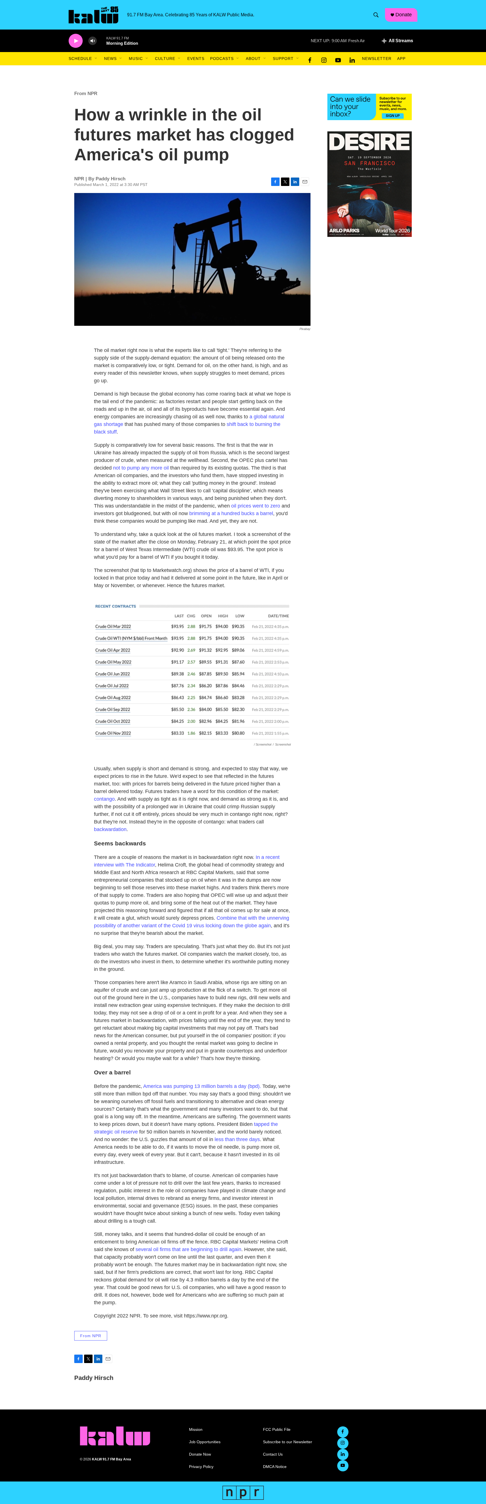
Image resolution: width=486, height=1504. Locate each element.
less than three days (237, 1139)
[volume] (92, 41)
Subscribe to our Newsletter (287, 1442)
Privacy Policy (201, 1467)
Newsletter (377, 58)
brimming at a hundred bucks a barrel (231, 513)
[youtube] (338, 59)
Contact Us (273, 1454)
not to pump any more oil (141, 468)
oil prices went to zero (255, 506)
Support (283, 58)
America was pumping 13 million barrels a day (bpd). (202, 1086)
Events (195, 58)
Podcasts (222, 58)
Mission (195, 1429)
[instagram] (324, 59)
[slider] (101, 41)
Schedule (80, 58)
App (401, 58)
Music (136, 58)
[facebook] (310, 59)
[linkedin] (352, 59)
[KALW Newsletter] (369, 107)
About (253, 58)
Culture (165, 58)
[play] (75, 41)
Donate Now (200, 1454)
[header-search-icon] (376, 14)
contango (104, 799)
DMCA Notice (275, 1467)
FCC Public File (277, 1429)
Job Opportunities (204, 1442)
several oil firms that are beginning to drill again (187, 1249)
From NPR (85, 93)
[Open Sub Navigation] (96, 58)
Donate (403, 14)
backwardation (110, 829)
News (110, 58)
